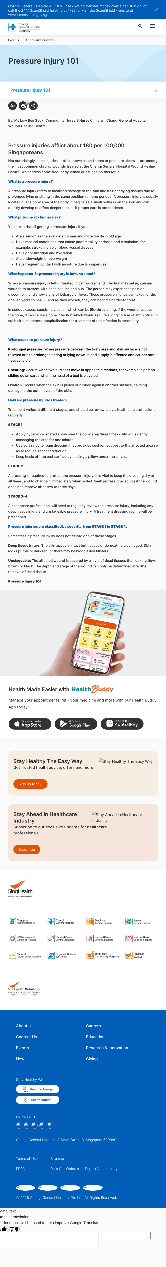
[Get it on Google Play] (76, 724)
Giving (92, 1059)
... (23, 40)
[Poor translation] (14, 1229)
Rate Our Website (65, 1169)
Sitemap (57, 1158)
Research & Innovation (107, 1048)
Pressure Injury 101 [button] (30, 90)
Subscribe (27, 849)
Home (11, 40)
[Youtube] (50, 1126)
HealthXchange (41, 1089)
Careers (93, 1026)
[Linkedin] (35, 1126)
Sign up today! (30, 784)
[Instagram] (27, 1126)
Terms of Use (27, 1158)
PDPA (20, 1169)
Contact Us (26, 1037)
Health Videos (41, 1100)
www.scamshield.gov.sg (27, 15)
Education (95, 1037)
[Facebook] (19, 1126)
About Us (25, 1026)
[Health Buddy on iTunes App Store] (30, 724)
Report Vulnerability (101, 1169)
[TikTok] (42, 1126)
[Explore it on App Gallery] (122, 724)
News (21, 1059)
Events (22, 1048)
